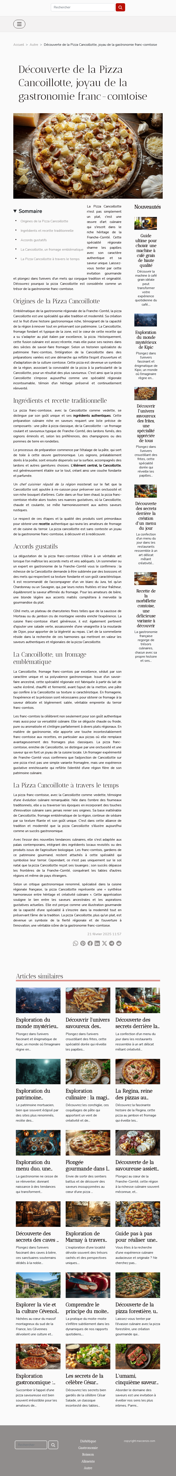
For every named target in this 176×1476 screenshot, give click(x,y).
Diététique (88, 1441)
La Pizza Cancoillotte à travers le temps (50, 259)
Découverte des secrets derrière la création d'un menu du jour (145, 516)
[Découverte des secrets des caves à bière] (38, 1213)
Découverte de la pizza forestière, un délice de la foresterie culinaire (137, 1314)
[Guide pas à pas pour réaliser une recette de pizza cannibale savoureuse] (137, 1213)
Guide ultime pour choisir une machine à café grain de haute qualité (146, 250)
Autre (34, 44)
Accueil (18, 44)
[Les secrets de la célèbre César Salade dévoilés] (88, 1356)
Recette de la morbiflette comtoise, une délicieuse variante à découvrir (146, 608)
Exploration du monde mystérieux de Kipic (145, 340)
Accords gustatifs (34, 240)
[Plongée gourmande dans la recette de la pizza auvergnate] (88, 1142)
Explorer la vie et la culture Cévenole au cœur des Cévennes (37, 1314)
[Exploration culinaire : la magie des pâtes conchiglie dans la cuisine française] (88, 1071)
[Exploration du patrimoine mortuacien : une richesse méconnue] (38, 1071)
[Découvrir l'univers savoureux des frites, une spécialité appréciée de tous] (145, 393)
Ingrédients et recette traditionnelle (47, 230)
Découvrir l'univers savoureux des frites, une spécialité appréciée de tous (146, 423)
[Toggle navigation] (19, 24)
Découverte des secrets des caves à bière (37, 1240)
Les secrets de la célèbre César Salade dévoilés (84, 1382)
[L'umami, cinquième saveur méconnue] (137, 1356)
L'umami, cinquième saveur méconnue (135, 1382)
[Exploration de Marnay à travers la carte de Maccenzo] (88, 1213)
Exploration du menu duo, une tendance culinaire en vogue (37, 1172)
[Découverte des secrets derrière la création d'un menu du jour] (145, 491)
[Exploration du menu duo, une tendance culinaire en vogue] (38, 1142)
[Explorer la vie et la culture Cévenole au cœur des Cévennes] (38, 1285)
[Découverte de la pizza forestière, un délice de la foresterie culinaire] (137, 1285)
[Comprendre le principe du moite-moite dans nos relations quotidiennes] (88, 1285)
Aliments (88, 1461)
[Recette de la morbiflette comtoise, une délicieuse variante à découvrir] (145, 578)
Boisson (88, 1454)
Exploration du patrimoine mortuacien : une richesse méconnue (38, 1100)
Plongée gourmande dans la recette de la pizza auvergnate (88, 1172)
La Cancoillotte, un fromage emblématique (52, 249)
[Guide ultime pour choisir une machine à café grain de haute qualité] (145, 223)
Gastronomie (88, 1448)
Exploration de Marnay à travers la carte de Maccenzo (85, 1243)
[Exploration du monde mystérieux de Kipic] (145, 320)
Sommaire (30, 211)
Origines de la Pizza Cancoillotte (44, 221)
